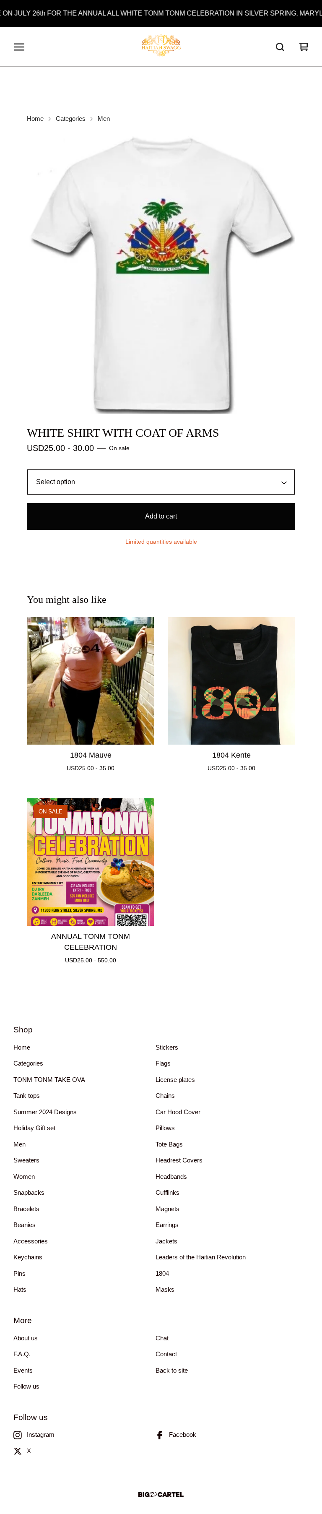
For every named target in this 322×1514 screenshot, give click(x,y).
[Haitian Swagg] (161, 47)
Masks (165, 1289)
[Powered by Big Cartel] (161, 1494)
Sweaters (26, 1160)
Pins (19, 1273)
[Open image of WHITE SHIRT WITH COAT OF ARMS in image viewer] (161, 273)
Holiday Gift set (34, 1127)
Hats (19, 1289)
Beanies (24, 1224)
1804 (162, 1273)
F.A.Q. (22, 1354)
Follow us (26, 1386)
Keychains (27, 1257)
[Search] (280, 47)
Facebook (182, 1434)
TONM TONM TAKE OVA (49, 1079)
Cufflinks (167, 1192)
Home (35, 118)
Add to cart (161, 516)
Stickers (167, 1047)
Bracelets (26, 1208)
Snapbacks (28, 1192)
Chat (162, 1338)
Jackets (166, 1241)
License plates (175, 1079)
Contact (166, 1354)
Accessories (30, 1241)
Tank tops (26, 1095)
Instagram (41, 1434)
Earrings (167, 1224)
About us (25, 1338)
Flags (163, 1063)
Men (104, 118)
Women (24, 1176)
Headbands (171, 1176)
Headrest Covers (179, 1160)
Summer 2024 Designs (45, 1111)
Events (23, 1370)
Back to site (172, 1370)
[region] (161, 13)
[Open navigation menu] (19, 47)
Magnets (167, 1208)
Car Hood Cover (178, 1111)
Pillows (165, 1127)
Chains (165, 1095)
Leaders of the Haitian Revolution (201, 1257)
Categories (71, 118)
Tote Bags (169, 1144)
